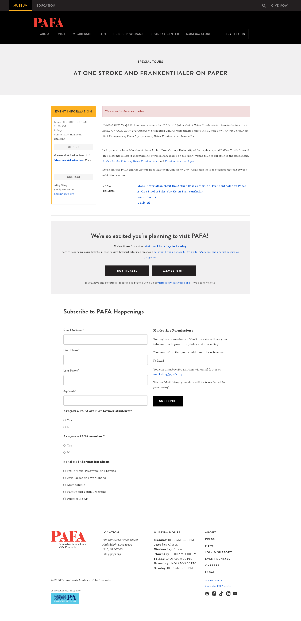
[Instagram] (207, 593)
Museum (20, 5)
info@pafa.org (111, 554)
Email (160, 360)
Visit (62, 34)
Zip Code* (69, 390)
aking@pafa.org (64, 193)
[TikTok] (221, 593)
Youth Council (147, 197)
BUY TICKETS (127, 271)
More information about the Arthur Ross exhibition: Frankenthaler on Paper (191, 186)
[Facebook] (214, 593)
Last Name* (71, 370)
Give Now (279, 5)
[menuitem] (20, 5)
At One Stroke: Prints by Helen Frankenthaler (170, 191)
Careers (212, 565)
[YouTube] (235, 593)
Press (210, 539)
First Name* (71, 350)
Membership (83, 34)
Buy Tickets (235, 34)
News (209, 546)
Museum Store (198, 34)
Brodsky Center (164, 34)
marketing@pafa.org (167, 374)
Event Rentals (217, 559)
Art (104, 34)
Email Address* (73, 329)
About (45, 34)
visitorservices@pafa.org (173, 282)
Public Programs (128, 34)
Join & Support (218, 552)
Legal (210, 572)
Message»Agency (65, 590)
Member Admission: (69, 160)
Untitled (143, 202)
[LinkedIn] (228, 593)
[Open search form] (264, 5)
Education (45, 5)
